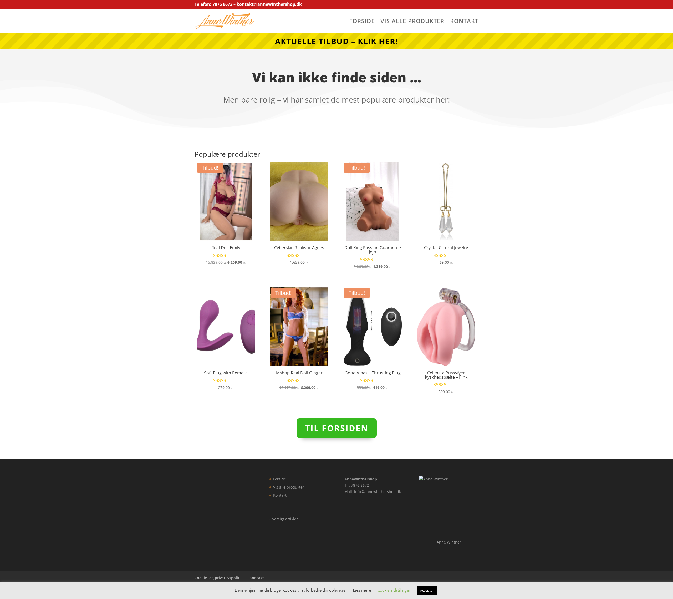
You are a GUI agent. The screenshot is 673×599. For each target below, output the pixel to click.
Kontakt (464, 22)
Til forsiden (336, 428)
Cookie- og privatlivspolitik (219, 577)
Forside (362, 22)
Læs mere (362, 590)
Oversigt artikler (283, 518)
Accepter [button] (427, 590)
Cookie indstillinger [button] (394, 590)
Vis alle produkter (412, 22)
